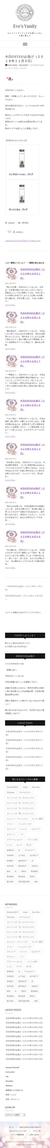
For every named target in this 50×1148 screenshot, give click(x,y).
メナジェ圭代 (32, 840)
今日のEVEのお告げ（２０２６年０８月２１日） (32, 273)
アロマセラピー (25, 792)
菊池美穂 (21, 876)
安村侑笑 (10, 855)
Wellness (9, 1086)
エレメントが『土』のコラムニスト (21, 798)
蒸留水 (32, 876)
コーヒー (10, 824)
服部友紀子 (22, 861)
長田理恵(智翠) (24, 882)
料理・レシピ (11, 1095)
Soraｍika (36, 787)
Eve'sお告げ (10, 1072)
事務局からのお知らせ (14, 1090)
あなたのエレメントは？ (18, 1131)
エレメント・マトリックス (17, 819)
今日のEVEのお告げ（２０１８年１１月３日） (24, 588)
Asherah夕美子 (12, 787)
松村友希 (10, 866)
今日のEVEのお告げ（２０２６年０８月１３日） (32, 449)
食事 (36, 882)
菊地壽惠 (34, 871)
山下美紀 (21, 855)
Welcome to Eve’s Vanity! (30, 1127)
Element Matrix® (12, 1067)
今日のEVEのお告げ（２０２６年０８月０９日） (32, 536)
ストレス (23, 829)
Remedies (9, 1081)
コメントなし (10, 305)
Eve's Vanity (25, 26)
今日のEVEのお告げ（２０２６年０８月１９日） (32, 317)
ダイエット (11, 834)
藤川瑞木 (10, 882)
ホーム (11, 1127)
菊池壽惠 (10, 876)
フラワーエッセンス (14, 840)
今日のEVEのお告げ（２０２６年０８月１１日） (32, 493)
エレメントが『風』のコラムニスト (21, 813)
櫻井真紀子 (22, 866)
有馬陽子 (10, 861)
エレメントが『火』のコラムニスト (21, 808)
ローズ (19, 845)
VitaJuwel (10, 792)
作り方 (28, 845)
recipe (25, 787)
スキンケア (11, 829)
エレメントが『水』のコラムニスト (21, 803)
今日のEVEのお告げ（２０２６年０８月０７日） (25, 1054)
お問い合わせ (34, 1135)
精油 (8, 871)
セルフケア (35, 829)
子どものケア (30, 850)
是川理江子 (34, 855)
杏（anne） (18, 231)
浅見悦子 (34, 866)
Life (7, 1076)
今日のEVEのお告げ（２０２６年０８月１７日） (32, 361)
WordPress (30, 1144)
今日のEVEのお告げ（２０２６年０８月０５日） (25, 1059)
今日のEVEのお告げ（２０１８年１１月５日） (24, 597)
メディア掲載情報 (17, 1135)
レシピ (9, 845)
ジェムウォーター (25, 824)
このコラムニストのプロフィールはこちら (23, 240)
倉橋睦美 (10, 850)
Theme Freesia (38, 1142)
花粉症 (23, 871)
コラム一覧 (37, 1131)
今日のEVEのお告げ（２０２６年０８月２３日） (25, 1018)
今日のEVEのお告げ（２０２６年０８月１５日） (32, 405)
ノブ (21, 834)
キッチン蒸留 (37, 819)
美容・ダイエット (13, 1099)
